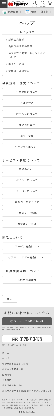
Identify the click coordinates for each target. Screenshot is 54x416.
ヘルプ (5, 358)
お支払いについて (27, 114)
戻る (9, 299)
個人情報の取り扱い (12, 385)
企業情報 (7, 374)
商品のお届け (27, 125)
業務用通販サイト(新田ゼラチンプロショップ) (26, 390)
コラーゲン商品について (27, 246)
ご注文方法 (27, 103)
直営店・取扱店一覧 (12, 369)
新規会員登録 (16, 39)
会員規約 (7, 379)
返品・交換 (27, 136)
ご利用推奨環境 (27, 280)
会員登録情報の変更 (20, 46)
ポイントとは (16, 64)
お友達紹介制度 (27, 224)
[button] (4, 4)
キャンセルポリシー (27, 146)
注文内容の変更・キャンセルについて (26, 55)
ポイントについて (27, 180)
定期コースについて (27, 202)
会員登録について (27, 92)
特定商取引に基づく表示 (15, 363)
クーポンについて (27, 191)
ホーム (5, 352)
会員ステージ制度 (27, 213)
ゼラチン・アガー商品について (27, 257)
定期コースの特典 (18, 71)
